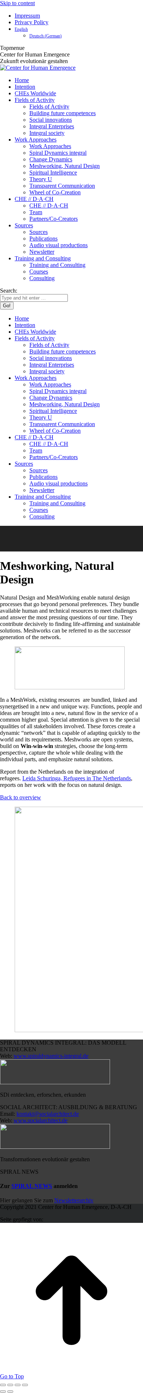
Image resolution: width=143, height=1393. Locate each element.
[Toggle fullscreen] (18, 1385)
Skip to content (17, 3)
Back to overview (20, 797)
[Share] (10, 1385)
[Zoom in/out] (25, 1385)
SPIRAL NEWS (31, 1186)
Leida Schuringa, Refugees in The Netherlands (76, 778)
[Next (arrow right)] (10, 1391)
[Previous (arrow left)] (3, 1391)
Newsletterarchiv (74, 1200)
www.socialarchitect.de (40, 1120)
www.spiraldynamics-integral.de (51, 1056)
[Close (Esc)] (3, 1385)
